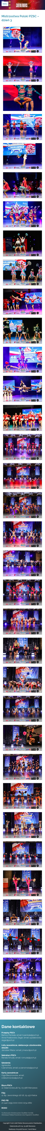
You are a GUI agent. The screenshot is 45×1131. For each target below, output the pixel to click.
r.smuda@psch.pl (28, 1058)
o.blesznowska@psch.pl (12, 1078)
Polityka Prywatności (15, 1115)
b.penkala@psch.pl (30, 1035)
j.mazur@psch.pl (29, 1050)
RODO (4, 1108)
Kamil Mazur (32, 1129)
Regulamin (28, 1115)
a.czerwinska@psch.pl (28, 1068)
